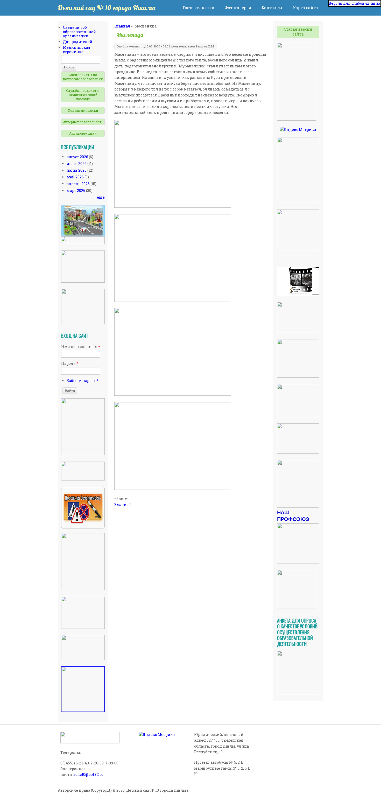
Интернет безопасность (82, 122)
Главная (122, 26)
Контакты (272, 7)
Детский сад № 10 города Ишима (107, 8)
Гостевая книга (198, 7)
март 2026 (76, 190)
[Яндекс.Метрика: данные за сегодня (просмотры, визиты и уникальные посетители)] (298, 130)
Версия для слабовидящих (354, 3)
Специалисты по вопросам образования (83, 77)
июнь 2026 (77, 170)
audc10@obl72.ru (88, 774)
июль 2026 (77, 163)
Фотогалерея (238, 7)
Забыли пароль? (82, 380)
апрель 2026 (78, 183)
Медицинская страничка (76, 49)
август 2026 (77, 156)
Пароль (69, 363)
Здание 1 (122, 504)
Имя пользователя (80, 346)
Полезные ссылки (83, 110)
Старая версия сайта (298, 32)
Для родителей (77, 41)
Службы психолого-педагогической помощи (83, 94)
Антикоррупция (83, 133)
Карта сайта (305, 7)
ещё (101, 197)
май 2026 (75, 177)
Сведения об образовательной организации (79, 32)
